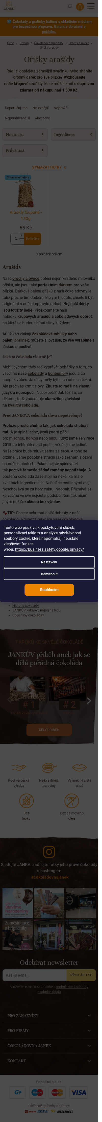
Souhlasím (49, 589)
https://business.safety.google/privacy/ (49, 549)
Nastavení (49, 562)
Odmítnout (49, 574)
